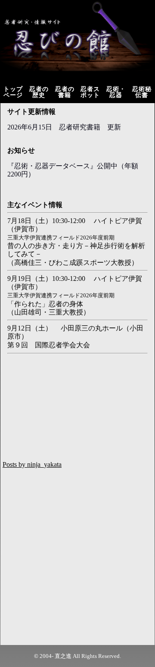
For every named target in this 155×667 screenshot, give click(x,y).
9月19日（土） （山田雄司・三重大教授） (74, 295)
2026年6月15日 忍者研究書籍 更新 (64, 127)
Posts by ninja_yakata (32, 464)
